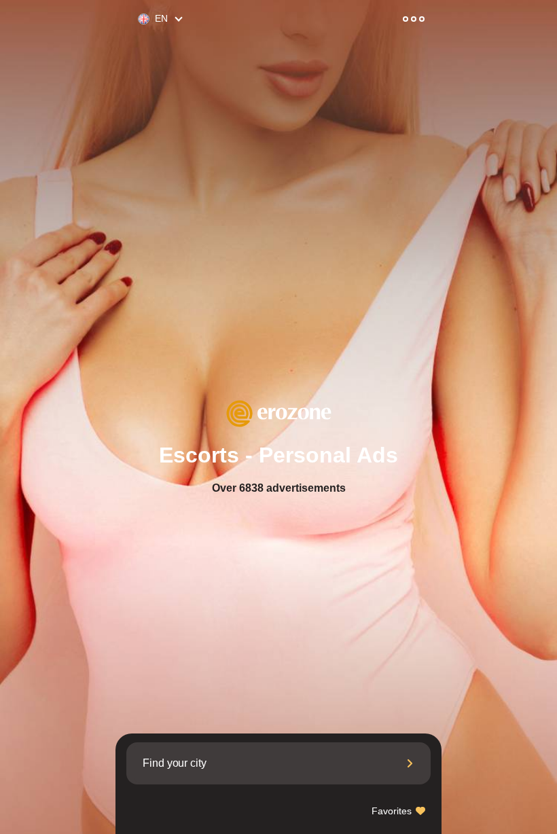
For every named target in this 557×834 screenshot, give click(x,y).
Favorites (393, 810)
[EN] (138, 19)
